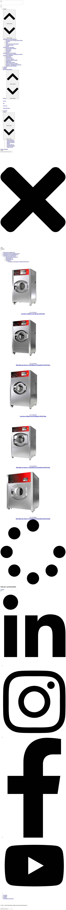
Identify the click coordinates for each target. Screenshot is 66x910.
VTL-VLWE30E (33, 414)
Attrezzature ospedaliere (9, 252)
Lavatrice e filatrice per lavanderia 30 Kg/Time (33, 416)
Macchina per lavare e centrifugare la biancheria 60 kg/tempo (33, 518)
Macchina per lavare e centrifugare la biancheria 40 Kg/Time (33, 467)
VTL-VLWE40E (33, 466)
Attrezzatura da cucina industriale (11, 253)
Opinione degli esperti (6, 108)
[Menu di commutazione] (1, 6)
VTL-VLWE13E (33, 312)
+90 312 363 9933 (4, 900)
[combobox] (6, 151)
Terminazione (9, 259)
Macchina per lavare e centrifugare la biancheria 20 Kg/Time (33, 365)
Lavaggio (8, 260)
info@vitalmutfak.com (5, 903)
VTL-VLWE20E (33, 363)
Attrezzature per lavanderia (9, 255)
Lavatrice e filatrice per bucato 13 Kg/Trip (33, 313)
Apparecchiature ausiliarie (12, 257)
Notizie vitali (5, 105)
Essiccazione (9, 258)
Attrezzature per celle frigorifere (10, 254)
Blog (4, 103)
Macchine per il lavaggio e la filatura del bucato (18, 261)
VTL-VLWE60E (33, 517)
